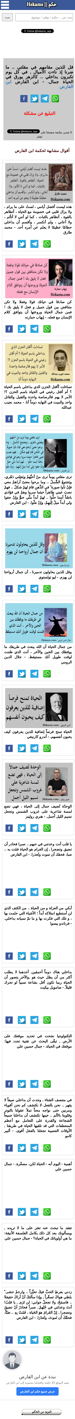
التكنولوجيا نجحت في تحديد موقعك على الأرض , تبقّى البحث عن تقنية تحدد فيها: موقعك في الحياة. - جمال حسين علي (38, 1041)
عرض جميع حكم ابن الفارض (37, 1391)
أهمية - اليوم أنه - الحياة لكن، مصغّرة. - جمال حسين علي (38, 1166)
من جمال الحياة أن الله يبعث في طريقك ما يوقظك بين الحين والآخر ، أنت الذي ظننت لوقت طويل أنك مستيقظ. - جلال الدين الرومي (38, 654)
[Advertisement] (37, 45)
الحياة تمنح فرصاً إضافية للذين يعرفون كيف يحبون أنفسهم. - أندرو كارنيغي (38, 734)
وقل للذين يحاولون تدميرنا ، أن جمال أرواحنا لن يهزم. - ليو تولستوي (38, 574)
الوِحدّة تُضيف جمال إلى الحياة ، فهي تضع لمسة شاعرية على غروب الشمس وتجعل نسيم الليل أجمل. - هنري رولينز (38, 811)
